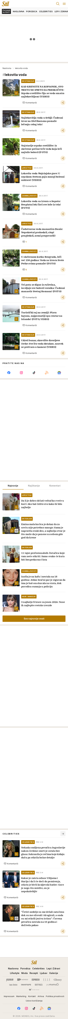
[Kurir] (9, 980)
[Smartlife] (26, 985)
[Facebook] (9, 372)
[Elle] (46, 980)
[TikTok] (34, 372)
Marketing (21, 996)
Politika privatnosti (55, 996)
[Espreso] (36, 980)
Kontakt (32, 996)
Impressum (9, 996)
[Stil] (4, 4)
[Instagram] (21, 372)
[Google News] (59, 372)
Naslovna (7, 68)
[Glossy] (58, 980)
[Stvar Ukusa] (34, 990)
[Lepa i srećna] (13, 985)
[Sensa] (39, 985)
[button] (29, 102)
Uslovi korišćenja (34, 1000)
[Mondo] (22, 980)
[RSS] (46, 372)
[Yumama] (52, 985)
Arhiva (41, 996)
